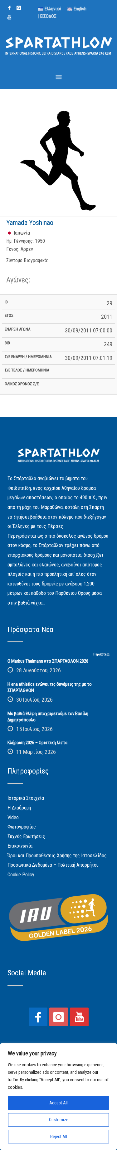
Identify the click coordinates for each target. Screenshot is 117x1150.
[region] (58, 1096)
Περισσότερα (101, 654)
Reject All (58, 1136)
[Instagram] (18, 7)
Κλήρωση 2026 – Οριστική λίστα (37, 742)
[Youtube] (9, 17)
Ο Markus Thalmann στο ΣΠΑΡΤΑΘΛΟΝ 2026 (47, 661)
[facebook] (9, 7)
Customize (58, 1119)
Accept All (58, 1102)
